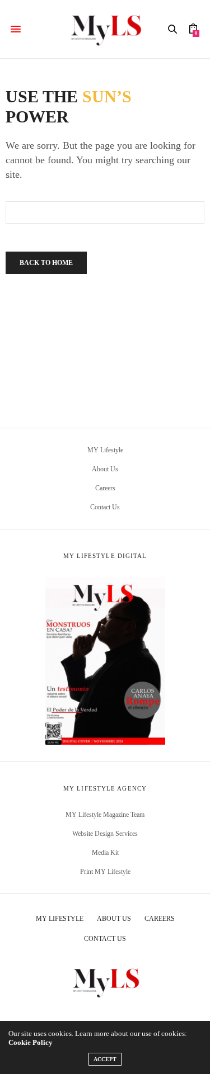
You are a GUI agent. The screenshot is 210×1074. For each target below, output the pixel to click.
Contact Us (105, 507)
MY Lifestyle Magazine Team (105, 814)
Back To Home (46, 263)
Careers (105, 488)
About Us (105, 469)
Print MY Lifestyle (105, 872)
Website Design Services (105, 834)
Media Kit (105, 853)
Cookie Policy (30, 1042)
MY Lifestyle (105, 450)
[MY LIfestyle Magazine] (105, 29)
